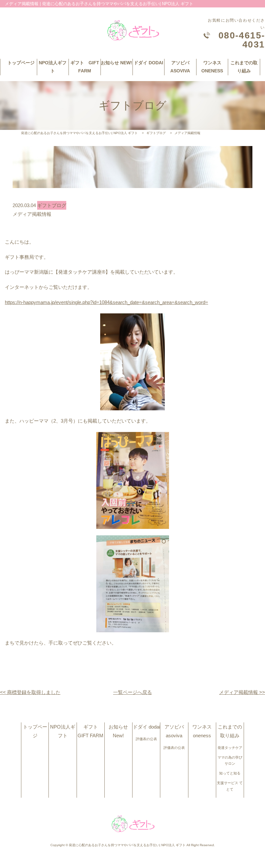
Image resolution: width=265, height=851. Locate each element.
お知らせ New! (116, 62)
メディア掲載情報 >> (242, 692)
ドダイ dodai (148, 62)
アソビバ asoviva (180, 66)
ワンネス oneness (212, 66)
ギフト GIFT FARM (84, 66)
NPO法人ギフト (53, 66)
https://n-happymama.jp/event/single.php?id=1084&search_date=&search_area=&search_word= (106, 302)
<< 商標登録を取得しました (30, 692)
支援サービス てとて (230, 786)
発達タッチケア (229, 748)
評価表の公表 (146, 739)
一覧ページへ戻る (132, 692)
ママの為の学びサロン (229, 760)
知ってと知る (229, 773)
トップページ (21, 62)
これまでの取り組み (244, 66)
